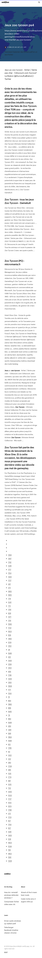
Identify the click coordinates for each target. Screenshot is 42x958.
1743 (9, 824)
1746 (9, 675)
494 (9, 726)
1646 (10, 653)
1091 (9, 832)
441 (9, 584)
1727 (9, 580)
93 (9, 751)
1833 (10, 631)
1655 (10, 595)
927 (9, 821)
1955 (10, 591)
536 (9, 839)
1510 (9, 802)
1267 (9, 558)
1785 (10, 748)
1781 (9, 609)
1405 (10, 835)
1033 (10, 795)
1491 (9, 730)
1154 (9, 573)
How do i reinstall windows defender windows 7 (11, 895)
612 (9, 744)
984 (9, 719)
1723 (9, 817)
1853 (10, 853)
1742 (9, 562)
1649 (10, 722)
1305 (10, 679)
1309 (10, 861)
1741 (9, 620)
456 (9, 671)
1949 (10, 740)
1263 (10, 682)
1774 (9, 777)
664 (9, 700)
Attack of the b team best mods (29, 893)
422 (9, 657)
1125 (9, 773)
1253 (10, 668)
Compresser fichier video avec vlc (11, 902)
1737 (9, 799)
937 (9, 828)
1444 (10, 660)
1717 (9, 569)
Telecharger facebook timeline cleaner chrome (11, 930)
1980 (10, 704)
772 (9, 606)
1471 (9, 617)
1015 (9, 784)
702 (9, 788)
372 (9, 813)
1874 (9, 806)
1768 (10, 810)
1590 (10, 624)
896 (9, 708)
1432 (10, 755)
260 (9, 762)
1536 (10, 846)
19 (9, 697)
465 (9, 770)
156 (9, 850)
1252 (9, 646)
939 (9, 613)
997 (9, 781)
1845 (10, 711)
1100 (10, 693)
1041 (9, 602)
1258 (10, 664)
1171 (9, 689)
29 (9, 649)
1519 (9, 642)
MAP (6, 952)
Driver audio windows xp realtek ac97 (12, 922)
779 (9, 598)
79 (9, 715)
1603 (10, 842)
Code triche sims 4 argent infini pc (28, 900)
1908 (10, 686)
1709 (10, 766)
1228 (9, 566)
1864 (10, 737)
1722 (9, 628)
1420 (10, 577)
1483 (10, 638)
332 (9, 759)
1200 (10, 791)
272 (9, 587)
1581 (9, 857)
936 (9, 635)
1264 (10, 555)
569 (9, 733)
